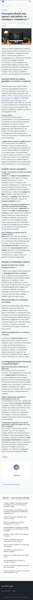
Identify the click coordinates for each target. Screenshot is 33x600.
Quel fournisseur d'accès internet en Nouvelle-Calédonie (14, 550)
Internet (9, 5)
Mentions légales (6, 591)
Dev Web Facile (7, 586)
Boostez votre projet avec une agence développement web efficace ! (14, 523)
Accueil (3, 5)
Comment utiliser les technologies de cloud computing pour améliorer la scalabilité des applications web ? (16, 511)
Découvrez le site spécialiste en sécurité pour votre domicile (16, 545)
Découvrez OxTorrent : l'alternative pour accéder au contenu (15, 517)
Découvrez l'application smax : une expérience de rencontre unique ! (13, 540)
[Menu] (29, 1)
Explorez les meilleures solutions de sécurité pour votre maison (16, 566)
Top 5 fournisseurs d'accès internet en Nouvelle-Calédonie (14, 561)
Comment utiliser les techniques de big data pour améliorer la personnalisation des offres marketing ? (16, 529)
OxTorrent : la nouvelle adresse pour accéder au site (16, 556)
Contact (14, 591)
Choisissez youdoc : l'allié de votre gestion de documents (16, 535)
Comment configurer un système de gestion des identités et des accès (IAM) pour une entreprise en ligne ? (16, 504)
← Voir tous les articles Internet (11, 484)
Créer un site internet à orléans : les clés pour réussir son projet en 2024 (16, 571)
